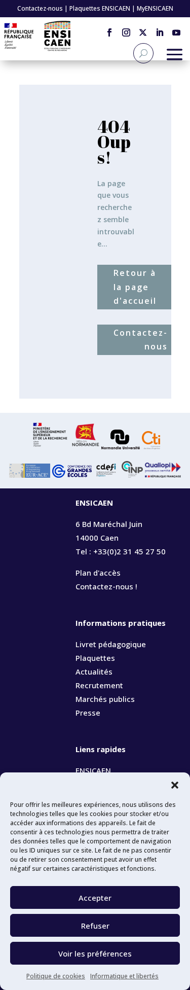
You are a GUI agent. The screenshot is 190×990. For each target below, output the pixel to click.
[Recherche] (143, 53)
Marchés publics (105, 699)
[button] (175, 785)
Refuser (95, 926)
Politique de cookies (55, 976)
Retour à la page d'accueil (135, 286)
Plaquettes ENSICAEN (99, 8)
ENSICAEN (93, 770)
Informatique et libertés (124, 976)
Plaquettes (95, 658)
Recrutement (99, 685)
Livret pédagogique (110, 644)
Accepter (95, 898)
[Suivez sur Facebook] (109, 28)
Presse (87, 713)
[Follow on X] (142, 28)
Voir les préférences (95, 953)
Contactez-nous (40, 8)
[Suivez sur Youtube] (176, 28)
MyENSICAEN (155, 8)
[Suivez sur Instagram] (126, 28)
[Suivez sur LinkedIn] (159, 28)
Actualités (93, 671)
